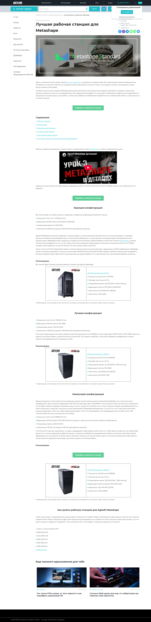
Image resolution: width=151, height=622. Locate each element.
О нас (15, 17)
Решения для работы (55, 15)
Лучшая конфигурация (45, 132)
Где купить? (18, 44)
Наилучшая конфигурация (47, 135)
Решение (83, 3)
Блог (97, 3)
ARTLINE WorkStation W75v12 (98, 273)
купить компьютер (74, 82)
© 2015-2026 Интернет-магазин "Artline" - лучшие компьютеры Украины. (38, 620)
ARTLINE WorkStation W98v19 (98, 354)
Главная (38, 15)
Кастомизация (65, 3)
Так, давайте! (127, 12)
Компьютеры (42, 125)
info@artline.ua (41, 550)
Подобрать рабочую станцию (88, 108)
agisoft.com (94, 149)
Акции (110, 3)
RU (140, 3)
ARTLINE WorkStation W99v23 (98, 470)
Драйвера (17, 55)
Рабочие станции (43, 121)
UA (135, 3)
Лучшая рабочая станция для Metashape (76, 15)
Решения (17, 39)
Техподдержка (19, 66)
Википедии (124, 241)
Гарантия (17, 61)
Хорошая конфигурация (46, 128)
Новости (17, 28)
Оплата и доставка (21, 50)
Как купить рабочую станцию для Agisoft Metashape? (57, 139)
